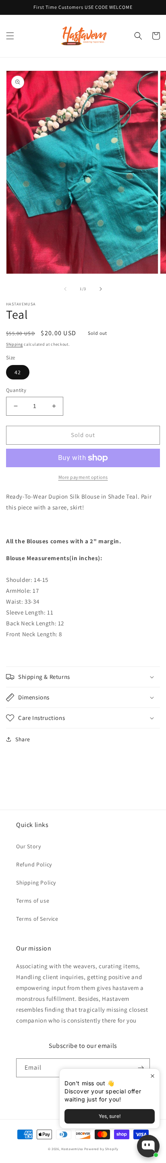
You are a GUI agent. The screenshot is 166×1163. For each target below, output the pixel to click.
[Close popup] (152, 1076)
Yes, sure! (109, 1116)
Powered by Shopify (101, 1149)
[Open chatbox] (148, 1146)
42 (18, 372)
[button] (10, 36)
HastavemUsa (72, 1149)
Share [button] (22, 739)
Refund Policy (34, 864)
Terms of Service (37, 918)
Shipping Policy (36, 882)
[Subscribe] (140, 1067)
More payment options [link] (83, 477)
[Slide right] (101, 289)
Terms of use (32, 900)
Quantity (16, 390)
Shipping (14, 344)
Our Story (28, 846)
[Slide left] (65, 289)
